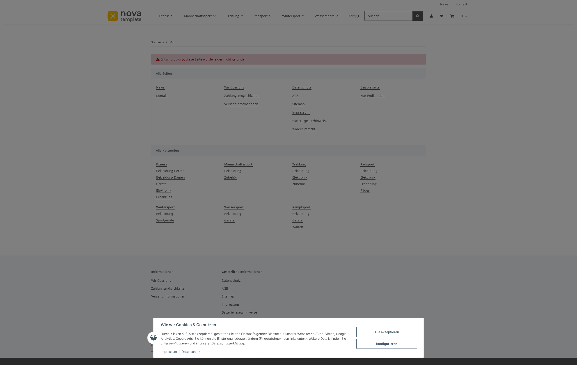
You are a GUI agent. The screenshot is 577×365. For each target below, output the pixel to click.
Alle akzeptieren (386, 332)
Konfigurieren (386, 344)
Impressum (169, 351)
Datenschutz (191, 351)
